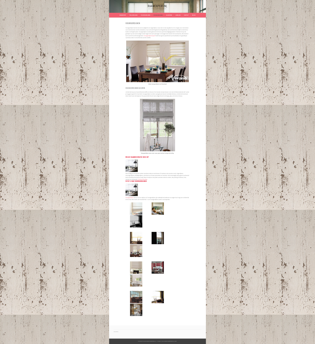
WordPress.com (172, 341)
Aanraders (116, 331)
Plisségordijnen (145, 15)
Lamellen (177, 15)
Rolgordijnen (133, 15)
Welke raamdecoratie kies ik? (137, 157)
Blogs (194, 15)
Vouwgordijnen (158, 15)
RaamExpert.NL (157, 6)
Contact (186, 15)
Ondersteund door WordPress (147, 341)
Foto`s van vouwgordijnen (136, 181)
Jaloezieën (169, 15)
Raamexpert (123, 15)
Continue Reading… (143, 179)
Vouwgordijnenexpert (149, 35)
